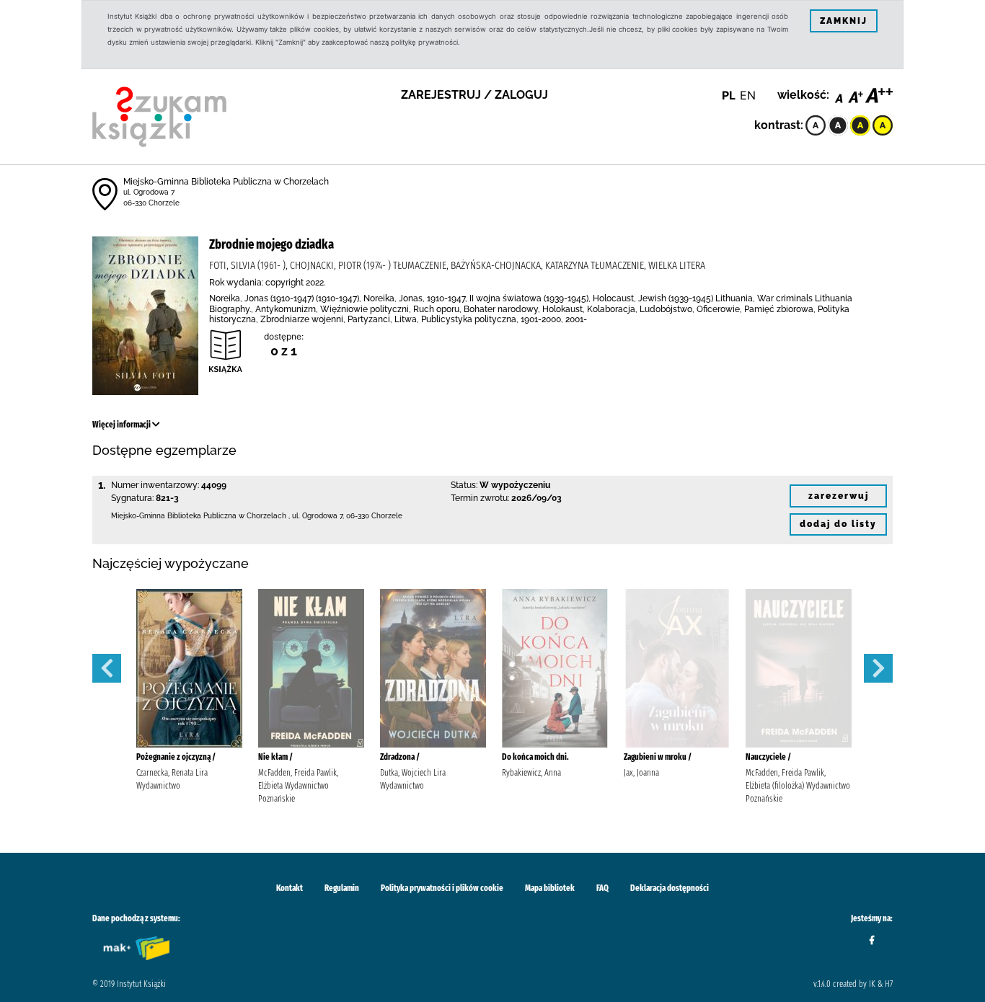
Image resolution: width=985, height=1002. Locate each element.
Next (878, 668)
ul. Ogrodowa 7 (149, 192)
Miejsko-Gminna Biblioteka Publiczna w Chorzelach (226, 182)
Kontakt (289, 888)
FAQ (602, 888)
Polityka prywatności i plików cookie (442, 888)
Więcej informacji (122, 425)
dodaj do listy (838, 524)
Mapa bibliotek (550, 888)
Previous (106, 668)
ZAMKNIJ (843, 21)
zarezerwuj (838, 496)
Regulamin (341, 888)
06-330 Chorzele (151, 203)
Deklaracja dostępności (669, 888)
